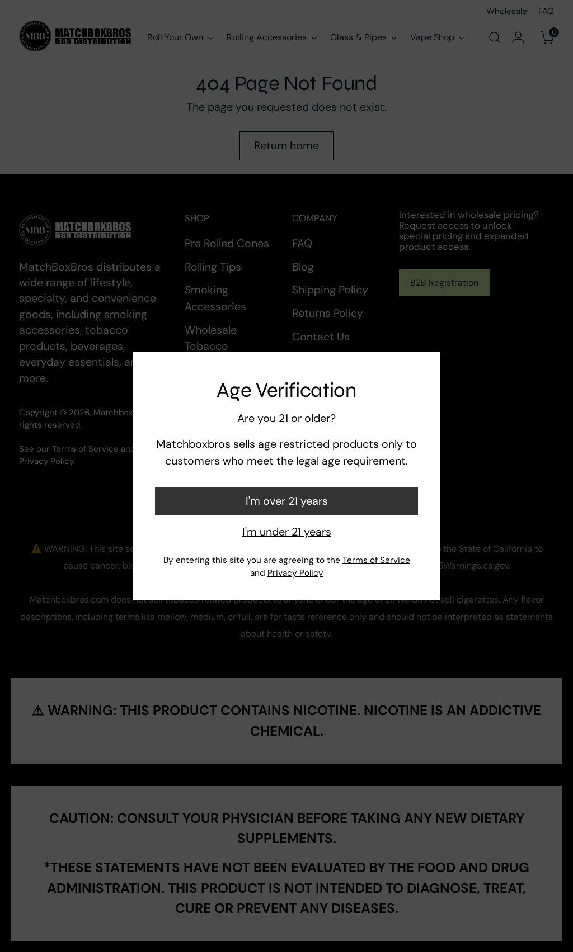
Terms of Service (376, 560)
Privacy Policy (295, 573)
